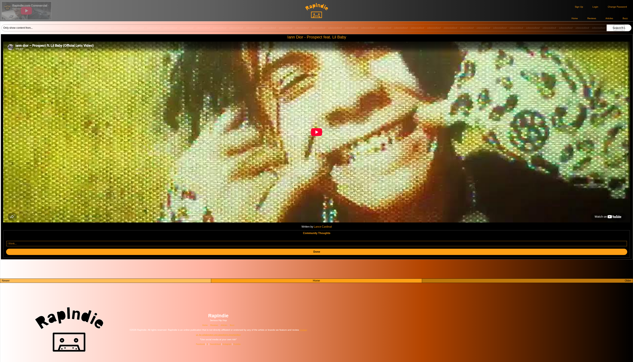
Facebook (202, 344)
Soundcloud (219, 344)
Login (595, 6)
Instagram (232, 344)
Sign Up (579, 6)
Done (316, 251)
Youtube (244, 344)
